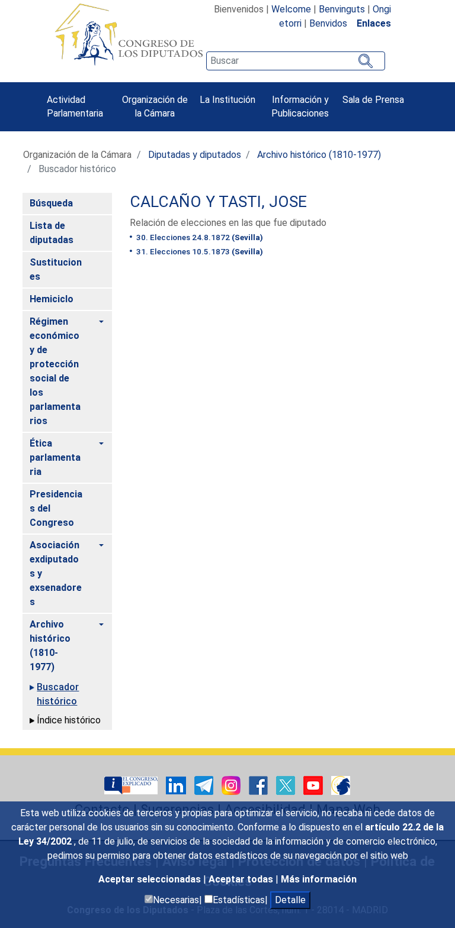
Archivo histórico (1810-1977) (319, 154)
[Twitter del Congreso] (286, 784)
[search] (295, 60)
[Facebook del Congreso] (259, 784)
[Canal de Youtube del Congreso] (314, 784)
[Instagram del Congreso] (232, 784)
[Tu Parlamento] (132, 784)
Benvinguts (342, 9)
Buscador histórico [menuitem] (58, 694)
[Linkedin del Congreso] (177, 784)
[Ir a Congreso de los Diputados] (129, 34)
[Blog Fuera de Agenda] (340, 784)
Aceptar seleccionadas (150, 879)
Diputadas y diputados (194, 154)
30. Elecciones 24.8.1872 (198, 237)
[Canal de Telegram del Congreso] (205, 784)
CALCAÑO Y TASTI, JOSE (218, 202)
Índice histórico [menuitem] (69, 720)
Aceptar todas (242, 879)
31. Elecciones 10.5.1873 (198, 251)
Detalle (290, 900)
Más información (319, 879)
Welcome (291, 9)
